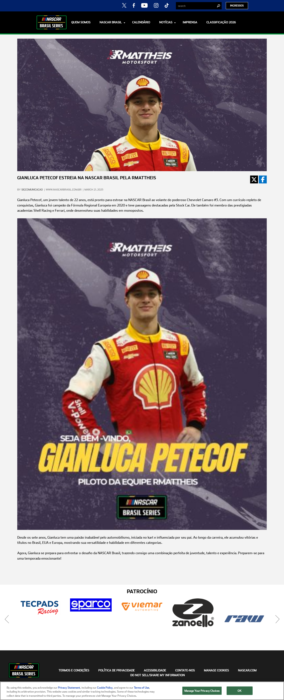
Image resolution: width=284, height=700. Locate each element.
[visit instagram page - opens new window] (156, 5)
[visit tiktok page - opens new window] (167, 5)
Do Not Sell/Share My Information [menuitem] (157, 675)
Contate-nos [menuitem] (185, 670)
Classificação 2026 (221, 22)
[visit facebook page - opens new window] (134, 5)
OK (239, 690)
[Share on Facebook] (263, 179)
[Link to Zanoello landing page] (193, 612)
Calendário (141, 22)
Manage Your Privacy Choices (202, 690)
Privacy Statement (69, 687)
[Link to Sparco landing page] (90, 604)
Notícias (165, 22)
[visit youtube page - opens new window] (144, 5)
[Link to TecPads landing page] (39, 607)
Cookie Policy (105, 687)
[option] (39, 607)
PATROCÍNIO (142, 591)
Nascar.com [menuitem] (247, 670)
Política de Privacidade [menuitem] (116, 670)
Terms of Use (141, 687)
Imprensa (190, 22)
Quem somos (80, 22)
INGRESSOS (237, 5)
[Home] (51, 22)
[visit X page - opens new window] (124, 5)
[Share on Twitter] (254, 179)
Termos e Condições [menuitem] (74, 670)
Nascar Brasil (111, 22)
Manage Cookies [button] (216, 670)
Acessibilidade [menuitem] (155, 670)
